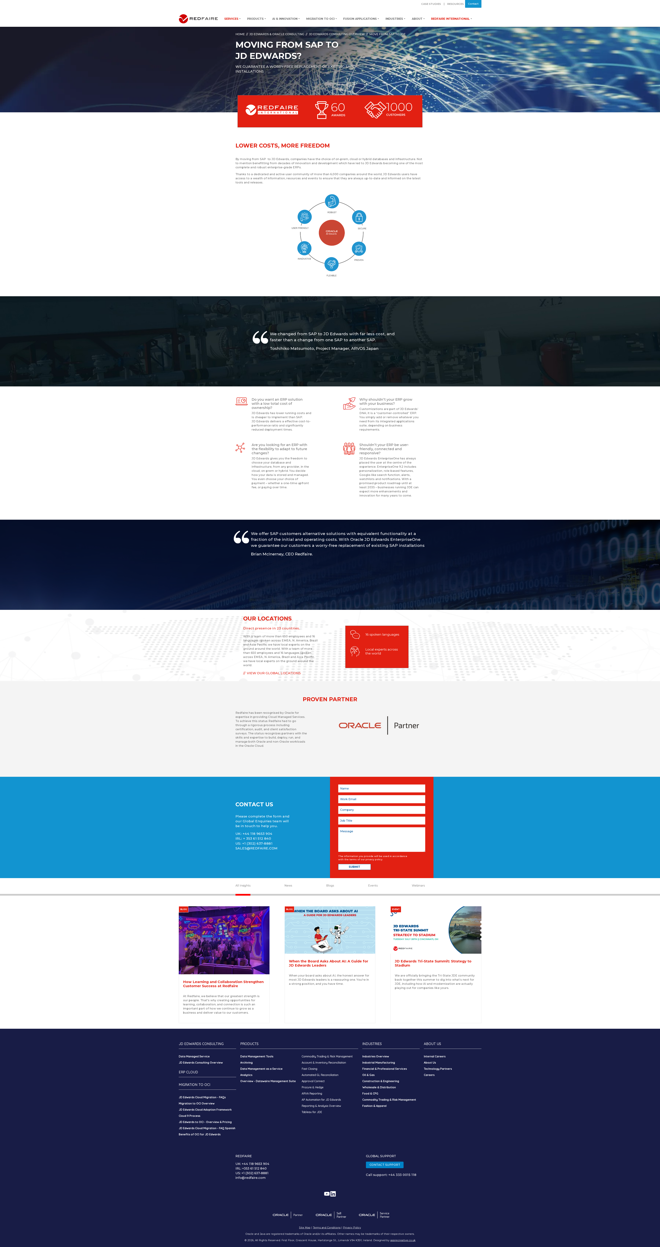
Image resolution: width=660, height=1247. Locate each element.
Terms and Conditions (327, 1227)
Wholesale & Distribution (379, 1087)
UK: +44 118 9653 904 (252, 1164)
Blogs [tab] (330, 885)
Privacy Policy (352, 1227)
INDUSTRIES (372, 1044)
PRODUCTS (249, 1044)
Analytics (246, 1075)
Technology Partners (438, 1068)
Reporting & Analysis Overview (321, 1106)
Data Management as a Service (261, 1068)
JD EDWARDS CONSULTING (201, 1044)
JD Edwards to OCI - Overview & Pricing (205, 1122)
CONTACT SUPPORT (385, 1164)
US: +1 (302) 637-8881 (251, 1173)
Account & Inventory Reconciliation (324, 1062)
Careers (429, 1075)
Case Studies (431, 3)
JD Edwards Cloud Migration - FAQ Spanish (207, 1128)
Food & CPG (370, 1093)
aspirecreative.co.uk (403, 1240)
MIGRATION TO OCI (194, 1084)
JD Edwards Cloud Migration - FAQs (202, 1097)
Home (240, 34)
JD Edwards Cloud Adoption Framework (205, 1109)
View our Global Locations (274, 673)
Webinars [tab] (418, 885)
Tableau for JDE (312, 1112)
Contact (473, 3)
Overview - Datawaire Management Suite (268, 1081)
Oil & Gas (368, 1075)
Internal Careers (435, 1056)
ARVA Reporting (312, 1093)
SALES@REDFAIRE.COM (256, 848)
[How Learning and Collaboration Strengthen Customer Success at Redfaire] (224, 940)
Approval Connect (313, 1081)
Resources (455, 3)
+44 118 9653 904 (257, 834)
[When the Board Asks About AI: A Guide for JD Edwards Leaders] (330, 929)
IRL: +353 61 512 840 (251, 1168)
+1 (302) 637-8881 (257, 843)
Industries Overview (375, 1056)
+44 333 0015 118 (402, 1175)
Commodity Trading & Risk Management (327, 1056)
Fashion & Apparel (374, 1106)
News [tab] (288, 885)
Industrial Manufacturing (378, 1062)
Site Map (304, 1227)
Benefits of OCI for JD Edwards (200, 1134)
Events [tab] (373, 885)
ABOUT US (432, 1044)
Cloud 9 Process (189, 1116)
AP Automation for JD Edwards (321, 1099)
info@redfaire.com (250, 1178)
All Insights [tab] (242, 885)
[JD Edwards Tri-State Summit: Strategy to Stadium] (435, 929)
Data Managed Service (194, 1056)
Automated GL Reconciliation (320, 1075)
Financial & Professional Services (384, 1068)
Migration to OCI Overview (196, 1103)
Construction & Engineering (380, 1081)
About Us (430, 1062)
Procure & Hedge (312, 1087)
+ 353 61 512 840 (257, 838)
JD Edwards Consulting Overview (337, 34)
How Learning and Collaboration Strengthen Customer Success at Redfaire (223, 984)
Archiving (246, 1062)
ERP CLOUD (188, 1072)
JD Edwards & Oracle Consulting (276, 34)
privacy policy (374, 859)
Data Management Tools (256, 1056)
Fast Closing (309, 1068)
